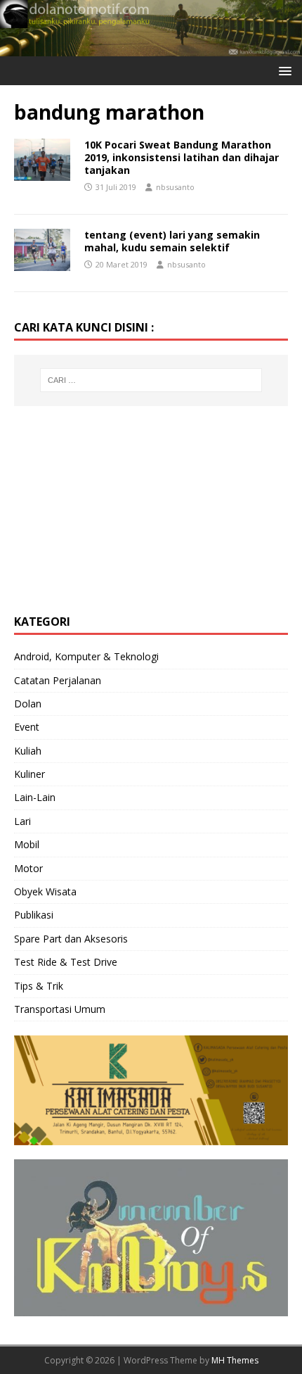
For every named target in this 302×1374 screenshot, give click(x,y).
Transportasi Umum (59, 1009)
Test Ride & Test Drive (65, 962)
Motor (28, 868)
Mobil (26, 844)
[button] (282, 70)
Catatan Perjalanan (57, 680)
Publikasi (33, 914)
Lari (22, 821)
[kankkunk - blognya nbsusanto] (151, 47)
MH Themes (234, 1360)
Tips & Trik (38, 985)
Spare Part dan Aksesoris (71, 938)
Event (26, 726)
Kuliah (27, 750)
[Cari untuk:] (151, 380)
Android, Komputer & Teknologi (86, 656)
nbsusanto (175, 187)
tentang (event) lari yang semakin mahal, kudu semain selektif (172, 241)
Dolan (27, 703)
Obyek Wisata (45, 891)
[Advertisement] (119, 508)
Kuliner (29, 774)
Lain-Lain (34, 797)
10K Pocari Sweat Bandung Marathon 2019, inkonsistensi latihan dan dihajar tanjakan (181, 157)
